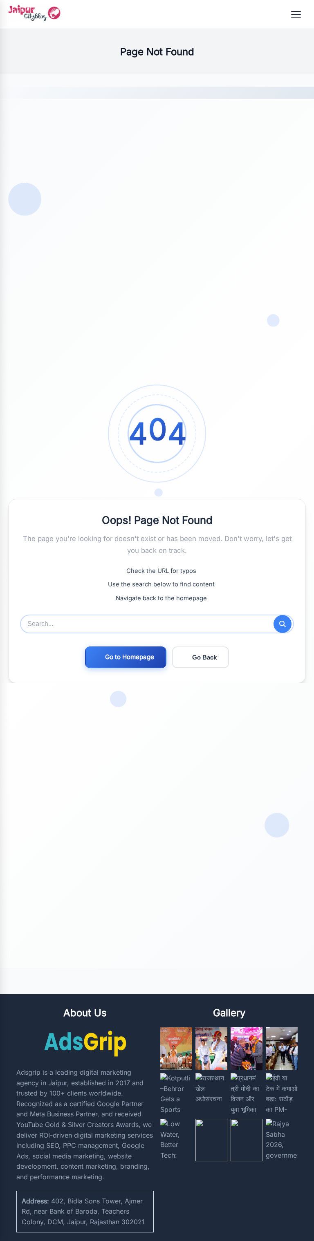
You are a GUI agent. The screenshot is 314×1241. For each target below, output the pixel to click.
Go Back (204, 657)
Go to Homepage (129, 657)
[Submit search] (283, 624)
